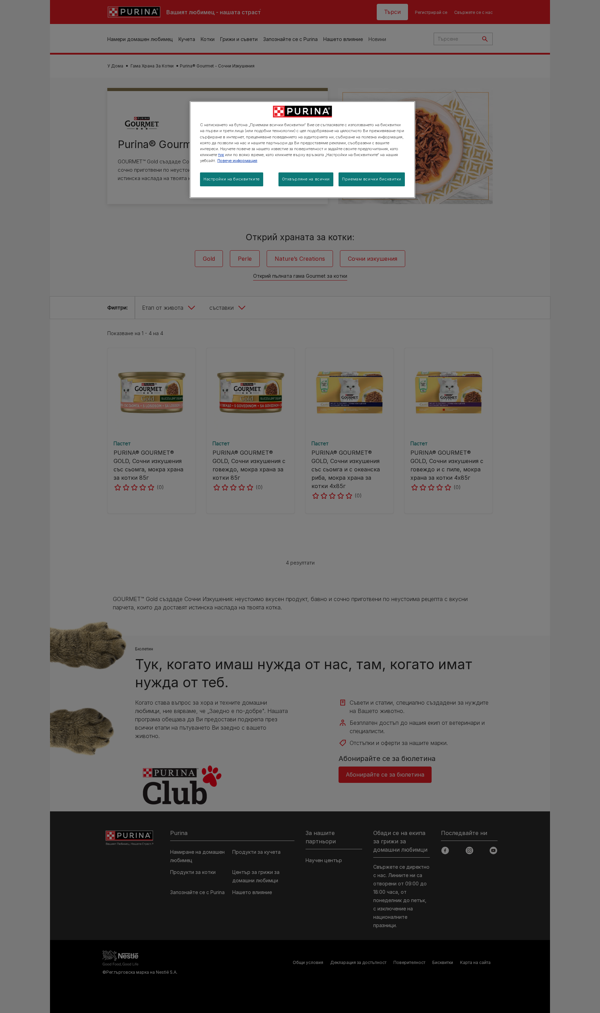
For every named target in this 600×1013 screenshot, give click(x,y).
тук (221, 154)
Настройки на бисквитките (231, 179)
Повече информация (237, 160)
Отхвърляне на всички (306, 179)
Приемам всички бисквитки (371, 179)
